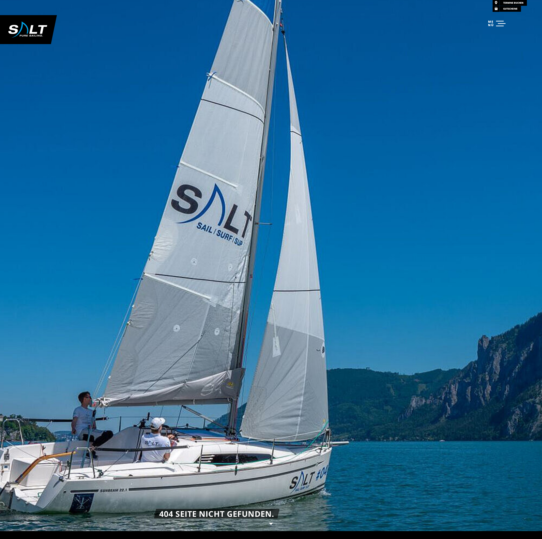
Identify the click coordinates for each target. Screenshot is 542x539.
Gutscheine (510, 8)
